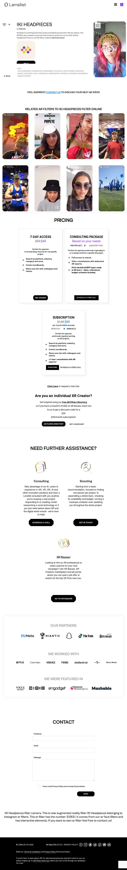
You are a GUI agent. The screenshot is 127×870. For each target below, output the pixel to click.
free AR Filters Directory (74, 402)
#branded (48, 71)
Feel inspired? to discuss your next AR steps (63, 92)
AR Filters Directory (41, 861)
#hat (35, 73)
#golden (28, 73)
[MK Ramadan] (80, 188)
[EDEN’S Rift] (112, 188)
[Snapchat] (90, 844)
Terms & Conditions (32, 852)
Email (36, 746)
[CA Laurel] (80, 136)
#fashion (79, 71)
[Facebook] (81, 844)
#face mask (68, 71)
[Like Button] (4, 24)
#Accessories (24, 71)
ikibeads (22, 29)
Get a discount (76, 424)
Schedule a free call (70, 367)
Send (85, 794)
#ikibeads (43, 73)
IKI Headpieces (34, 24)
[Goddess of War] (112, 136)
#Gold (20, 73)
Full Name (38, 734)
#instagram (54, 73)
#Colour (58, 71)
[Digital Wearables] (48, 188)
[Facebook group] (109, 844)
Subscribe (52, 367)
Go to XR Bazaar (63, 598)
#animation (37, 71)
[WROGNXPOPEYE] (48, 136)
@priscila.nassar (58, 38)
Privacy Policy (50, 852)
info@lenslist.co (54, 845)
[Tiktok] (99, 844)
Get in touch (86, 522)
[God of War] (15, 188)
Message (37, 757)
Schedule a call (41, 522)
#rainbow (83, 73)
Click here (52, 386)
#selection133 (24, 76)
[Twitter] (95, 845)
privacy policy (71, 845)
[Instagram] (85, 844)
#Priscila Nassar (68, 73)
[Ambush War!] (15, 136)
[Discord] (104, 844)
